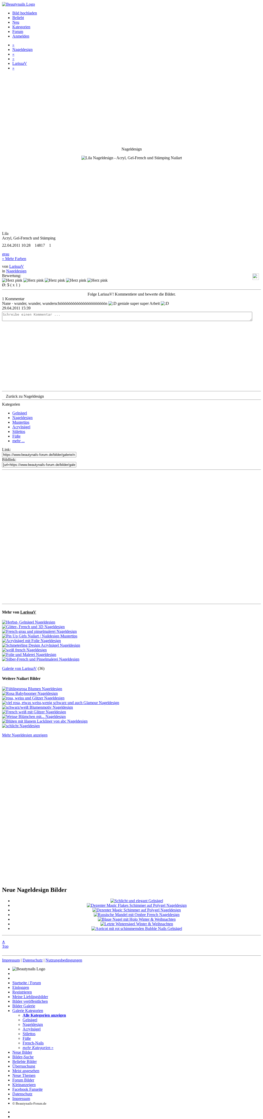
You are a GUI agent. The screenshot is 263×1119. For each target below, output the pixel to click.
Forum (17, 31)
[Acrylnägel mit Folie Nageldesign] (31, 640)
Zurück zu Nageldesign (25, 396)
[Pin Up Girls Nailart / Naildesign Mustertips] (39, 636)
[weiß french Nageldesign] (24, 650)
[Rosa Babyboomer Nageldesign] (30, 693)
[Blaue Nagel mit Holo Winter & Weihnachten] (137, 919)
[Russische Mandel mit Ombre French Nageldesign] (137, 914)
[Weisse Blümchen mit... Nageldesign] (34, 716)
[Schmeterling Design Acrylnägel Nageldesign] (41, 645)
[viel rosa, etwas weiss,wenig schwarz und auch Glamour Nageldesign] (60, 702)
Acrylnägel (21, 427)
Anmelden (20, 36)
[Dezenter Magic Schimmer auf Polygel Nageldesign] (136, 910)
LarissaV (19, 63)
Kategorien (21, 27)
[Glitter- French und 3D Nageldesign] (33, 627)
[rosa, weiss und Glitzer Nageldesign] (33, 698)
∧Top (5, 943)
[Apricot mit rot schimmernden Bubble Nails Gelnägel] (136, 928)
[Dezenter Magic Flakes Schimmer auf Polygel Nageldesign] (137, 905)
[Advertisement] (131, 537)
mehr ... (18, 441)
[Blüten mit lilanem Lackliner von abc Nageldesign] (45, 721)
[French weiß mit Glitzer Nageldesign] (34, 712)
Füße (16, 436)
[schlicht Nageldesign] (21, 726)
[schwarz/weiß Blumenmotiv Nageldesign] (37, 707)
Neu (15, 22)
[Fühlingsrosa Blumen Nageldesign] (32, 689)
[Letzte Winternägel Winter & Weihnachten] (136, 924)
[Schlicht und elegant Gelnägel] (136, 901)
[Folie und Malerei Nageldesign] (29, 654)
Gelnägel (19, 413)
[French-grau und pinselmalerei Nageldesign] (39, 631)
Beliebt (18, 17)
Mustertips (20, 422)
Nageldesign (22, 49)
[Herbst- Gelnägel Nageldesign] (28, 622)
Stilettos (18, 431)
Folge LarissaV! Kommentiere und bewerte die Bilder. (132, 294)
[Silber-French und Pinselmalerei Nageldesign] (40, 659)
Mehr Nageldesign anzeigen (25, 735)
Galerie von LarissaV (19, 668)
